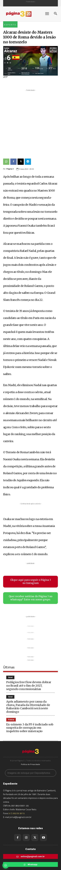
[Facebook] (13, 162)
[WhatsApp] (6, 162)
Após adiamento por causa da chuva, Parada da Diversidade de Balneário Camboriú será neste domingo (28, 706)
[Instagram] (26, 837)
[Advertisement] (30, 122)
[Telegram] (28, 162)
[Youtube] (43, 837)
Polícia (11, 720)
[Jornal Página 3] (22, 14)
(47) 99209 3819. (16, 813)
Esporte (10, 24)
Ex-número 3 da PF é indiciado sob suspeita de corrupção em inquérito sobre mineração (29, 728)
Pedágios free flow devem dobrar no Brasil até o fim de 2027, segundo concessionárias (28, 685)
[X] (21, 162)
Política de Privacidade (30, 764)
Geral (10, 677)
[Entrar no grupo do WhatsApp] (6, 865)
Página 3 (10, 169)
